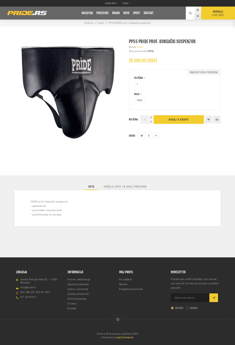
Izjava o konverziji (77, 289)
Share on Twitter (141, 135)
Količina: (134, 119)
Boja (137, 94)
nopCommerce (124, 337)
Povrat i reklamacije (78, 279)
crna (139, 100)
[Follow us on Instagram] (118, 319)
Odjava (194, 308)
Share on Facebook (149, 135)
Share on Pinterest (156, 135)
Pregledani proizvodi (130, 289)
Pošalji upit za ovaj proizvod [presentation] (125, 186)
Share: (132, 135)
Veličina (138, 78)
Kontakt (71, 308)
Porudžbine (125, 279)
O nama (71, 303)
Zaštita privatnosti (78, 293)
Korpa (218, 13)
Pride (139, 47)
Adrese (123, 284)
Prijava (200, 10)
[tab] (91, 186)
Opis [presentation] (91, 186)
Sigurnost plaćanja (78, 284)
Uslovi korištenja (76, 298)
